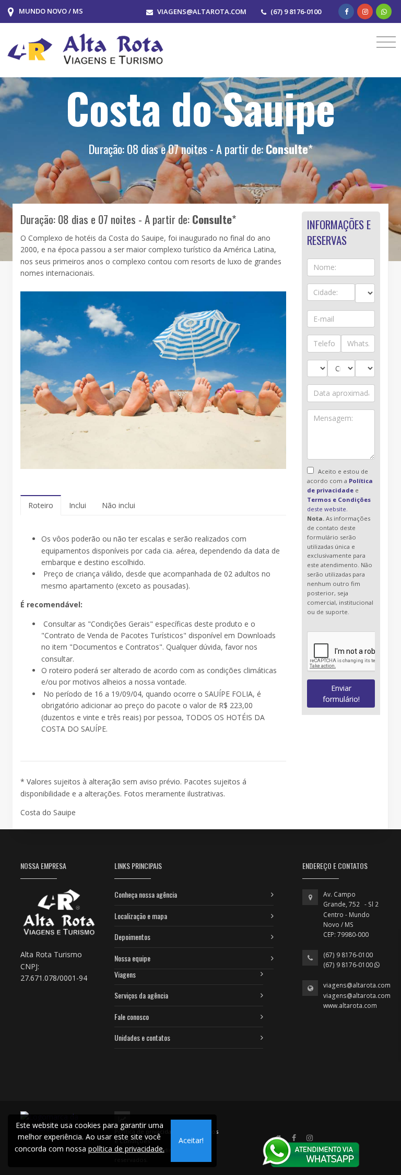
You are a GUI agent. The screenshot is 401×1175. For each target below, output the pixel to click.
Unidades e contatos (142, 1037)
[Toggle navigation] (386, 41)
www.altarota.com (350, 1005)
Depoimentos (132, 936)
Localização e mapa (140, 915)
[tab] (40, 505)
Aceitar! (191, 1140)
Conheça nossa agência (145, 894)
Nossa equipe (132, 958)
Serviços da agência (141, 995)
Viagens (125, 974)
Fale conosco (131, 1016)
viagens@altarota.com (357, 985)
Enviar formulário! (341, 693)
